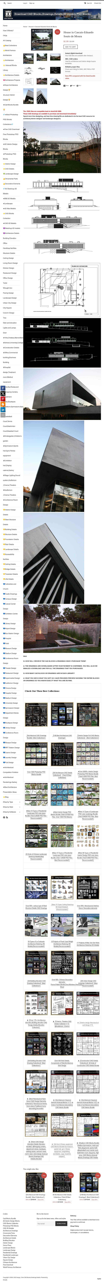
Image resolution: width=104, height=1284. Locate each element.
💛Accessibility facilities (8, 556)
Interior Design (8, 1243)
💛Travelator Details (10, 574)
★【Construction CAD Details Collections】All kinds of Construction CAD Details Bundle (88, 1062)
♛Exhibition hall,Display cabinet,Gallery (8, 465)
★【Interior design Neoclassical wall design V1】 (88, 1023)
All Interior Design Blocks (11, 1221)
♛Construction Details (11, 347)
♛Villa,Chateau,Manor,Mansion (11, 337)
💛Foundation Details (11, 539)
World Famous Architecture (12, 1267)
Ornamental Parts (9, 1233)
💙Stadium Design (10, 653)
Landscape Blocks (9, 1248)
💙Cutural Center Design (9, 606)
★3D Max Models (9, 208)
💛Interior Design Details (9, 512)
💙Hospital (7, 638)
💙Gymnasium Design (11, 708)
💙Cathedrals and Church (9, 586)
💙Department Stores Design (11, 715)
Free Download (8, 1265)
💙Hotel (6, 643)
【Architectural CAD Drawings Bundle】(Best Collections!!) (36, 736)
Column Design (8, 313)
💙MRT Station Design (11, 747)
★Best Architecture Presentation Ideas (10, 789)
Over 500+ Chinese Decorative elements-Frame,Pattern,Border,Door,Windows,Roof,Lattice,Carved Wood (70, 983)
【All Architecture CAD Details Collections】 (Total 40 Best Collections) (62, 775)
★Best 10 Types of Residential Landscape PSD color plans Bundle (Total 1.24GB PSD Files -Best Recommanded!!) (62, 856)
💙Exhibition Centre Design (10, 616)
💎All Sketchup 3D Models (10, 191)
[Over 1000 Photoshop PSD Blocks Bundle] (36, 754)
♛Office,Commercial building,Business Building (10, 357)
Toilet (5, 283)
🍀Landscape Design (11, 174)
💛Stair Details (8, 544)
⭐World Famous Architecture (9, 52)
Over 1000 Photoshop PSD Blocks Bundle (36, 773)
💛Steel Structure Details (9, 522)
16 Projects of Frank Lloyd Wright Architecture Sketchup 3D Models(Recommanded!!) (62, 943)
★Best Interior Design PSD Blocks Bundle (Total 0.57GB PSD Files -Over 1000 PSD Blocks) (62, 814)
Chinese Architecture (10, 1262)
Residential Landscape (10, 1255)
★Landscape (7, 203)
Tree (4, 318)
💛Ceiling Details (9, 564)
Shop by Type (11, 802)
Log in (25, 3)
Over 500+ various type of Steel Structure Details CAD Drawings (36, 907)
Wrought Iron (7, 288)
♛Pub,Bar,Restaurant (11, 387)
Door (5, 333)
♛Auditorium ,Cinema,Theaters (9, 492)
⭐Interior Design (9, 164)
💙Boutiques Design (10, 723)
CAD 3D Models (8, 1228)
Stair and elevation (10, 323)
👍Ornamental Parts (10, 179)
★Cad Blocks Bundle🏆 (10, 107)
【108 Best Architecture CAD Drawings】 (62, 736)
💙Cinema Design (9, 688)
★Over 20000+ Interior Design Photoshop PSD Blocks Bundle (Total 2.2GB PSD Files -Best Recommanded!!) (88, 775)
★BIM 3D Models (9, 198)
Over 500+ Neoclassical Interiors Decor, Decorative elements (88, 907)
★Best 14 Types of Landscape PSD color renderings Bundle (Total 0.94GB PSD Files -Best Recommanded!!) (88, 815)
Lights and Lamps (9, 328)
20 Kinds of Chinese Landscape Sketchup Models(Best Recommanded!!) (36, 856)
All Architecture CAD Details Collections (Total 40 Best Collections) (62, 1197)
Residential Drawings (10, 1252)
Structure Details (9, 253)
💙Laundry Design (10, 757)
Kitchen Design (8, 268)
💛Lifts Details (8, 579)
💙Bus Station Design (11, 633)
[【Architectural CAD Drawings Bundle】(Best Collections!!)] (35, 1182)
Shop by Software (11, 812)
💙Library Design (9, 623)
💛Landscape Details (11, 549)
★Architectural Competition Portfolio (10, 769)
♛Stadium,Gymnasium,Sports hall (11, 409)
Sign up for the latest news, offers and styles (51, 1218)
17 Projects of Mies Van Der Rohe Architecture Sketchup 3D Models (88, 944)
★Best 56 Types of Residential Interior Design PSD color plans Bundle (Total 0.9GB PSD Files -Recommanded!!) (88, 856)
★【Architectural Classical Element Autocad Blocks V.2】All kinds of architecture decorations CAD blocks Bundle (88, 1103)
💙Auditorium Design (10, 683)
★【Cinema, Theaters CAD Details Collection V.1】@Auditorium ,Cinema (62, 1023)
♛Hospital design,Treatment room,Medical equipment (9, 374)
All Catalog (7, 40)
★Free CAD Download (11, 129)
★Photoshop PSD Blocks (9, 156)
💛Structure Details (10, 534)
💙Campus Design (10, 599)
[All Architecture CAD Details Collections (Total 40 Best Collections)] (62, 1182)
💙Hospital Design (10, 693)
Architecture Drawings (10, 1230)
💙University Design (10, 703)
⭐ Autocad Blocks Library (10, 67)
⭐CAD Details (8, 169)
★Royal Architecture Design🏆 (10, 87)
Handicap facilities (9, 248)
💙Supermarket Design (11, 678)
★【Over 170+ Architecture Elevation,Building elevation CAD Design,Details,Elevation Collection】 (36, 1023)
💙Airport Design (9, 628)
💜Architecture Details (11, 233)
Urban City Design (9, 303)
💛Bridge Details (9, 569)
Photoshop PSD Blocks (11, 1226)
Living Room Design (10, 263)
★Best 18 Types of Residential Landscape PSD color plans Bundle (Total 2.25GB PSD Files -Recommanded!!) (36, 814)
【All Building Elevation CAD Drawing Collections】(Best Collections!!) (36, 983)
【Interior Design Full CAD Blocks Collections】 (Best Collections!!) (88, 736)
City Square (7, 308)
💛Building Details (10, 529)
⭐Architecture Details (11, 75)
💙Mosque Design (9, 742)
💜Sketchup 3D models (11, 228)
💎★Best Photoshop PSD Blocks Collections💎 (10, 119)
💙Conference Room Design (10, 660)
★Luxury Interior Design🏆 (9, 97)
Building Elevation (9, 238)
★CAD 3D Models (9, 223)
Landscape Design (10, 298)
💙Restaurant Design (11, 673)
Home (5, 25)
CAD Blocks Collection (10, 1223)
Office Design (8, 278)
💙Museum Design (10, 648)
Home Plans (7, 1245)
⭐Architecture (8, 60)
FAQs (5, 35)
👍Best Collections (10, 45)
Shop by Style (11, 807)
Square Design (8, 1260)
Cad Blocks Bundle (9, 1218)
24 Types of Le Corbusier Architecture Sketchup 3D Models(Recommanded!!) (36, 943)
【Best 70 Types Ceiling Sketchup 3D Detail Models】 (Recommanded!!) (62, 906)
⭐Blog (5, 797)
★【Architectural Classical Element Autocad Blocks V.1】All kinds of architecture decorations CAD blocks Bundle (62, 1103)
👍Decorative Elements (11, 184)
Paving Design (8, 293)
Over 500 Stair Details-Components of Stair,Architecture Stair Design (62, 1062)
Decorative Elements (10, 1235)
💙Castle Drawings (10, 594)
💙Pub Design (8, 762)
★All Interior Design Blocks (10, 146)
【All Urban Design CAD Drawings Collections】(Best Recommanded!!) (88, 983)
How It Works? (8, 30)
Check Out (97, 3)
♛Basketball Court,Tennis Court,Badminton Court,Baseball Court (10, 423)
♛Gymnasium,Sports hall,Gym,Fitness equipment (10, 451)
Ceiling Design (8, 258)
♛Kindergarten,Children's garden (11, 438)
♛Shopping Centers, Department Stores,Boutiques (10, 397)
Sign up (31, 3)
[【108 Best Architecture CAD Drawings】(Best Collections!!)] (62, 714)
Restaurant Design (10, 273)
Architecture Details (9, 1238)
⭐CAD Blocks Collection (8, 215)
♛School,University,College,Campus (11, 342)
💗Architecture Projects (11, 80)
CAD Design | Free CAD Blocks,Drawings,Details (26, 1277)
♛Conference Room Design (10, 502)
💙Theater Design (9, 668)
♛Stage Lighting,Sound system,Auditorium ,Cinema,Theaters (11, 480)
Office (5, 243)
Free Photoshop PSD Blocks (10, 136)
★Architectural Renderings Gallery (10, 779)
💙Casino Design (9, 752)
